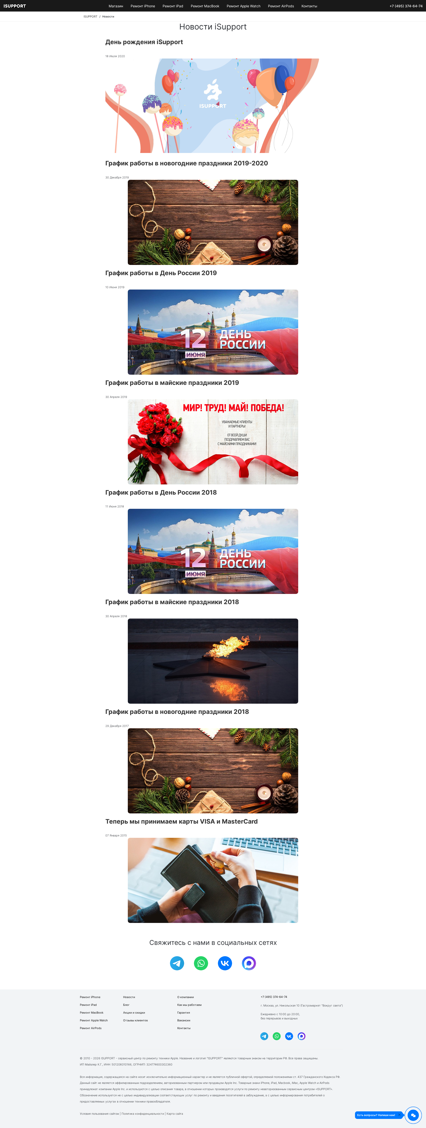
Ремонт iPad (173, 6)
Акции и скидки (134, 1012)
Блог (126, 1005)
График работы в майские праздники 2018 (172, 602)
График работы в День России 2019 (161, 273)
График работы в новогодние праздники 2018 (177, 711)
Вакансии (183, 1020)
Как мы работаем (189, 1005)
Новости (129, 997)
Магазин (116, 6)
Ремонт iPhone (143, 6)
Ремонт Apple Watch (243, 6)
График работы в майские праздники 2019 (172, 382)
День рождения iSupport (144, 42)
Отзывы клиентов (135, 1020)
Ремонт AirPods (281, 6)
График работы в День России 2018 (161, 492)
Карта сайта (175, 1113)
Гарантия (183, 1012)
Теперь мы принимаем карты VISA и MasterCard (181, 821)
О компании (185, 997)
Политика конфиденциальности (143, 1113)
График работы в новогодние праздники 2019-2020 (186, 163)
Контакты (309, 6)
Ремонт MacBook (205, 6)
